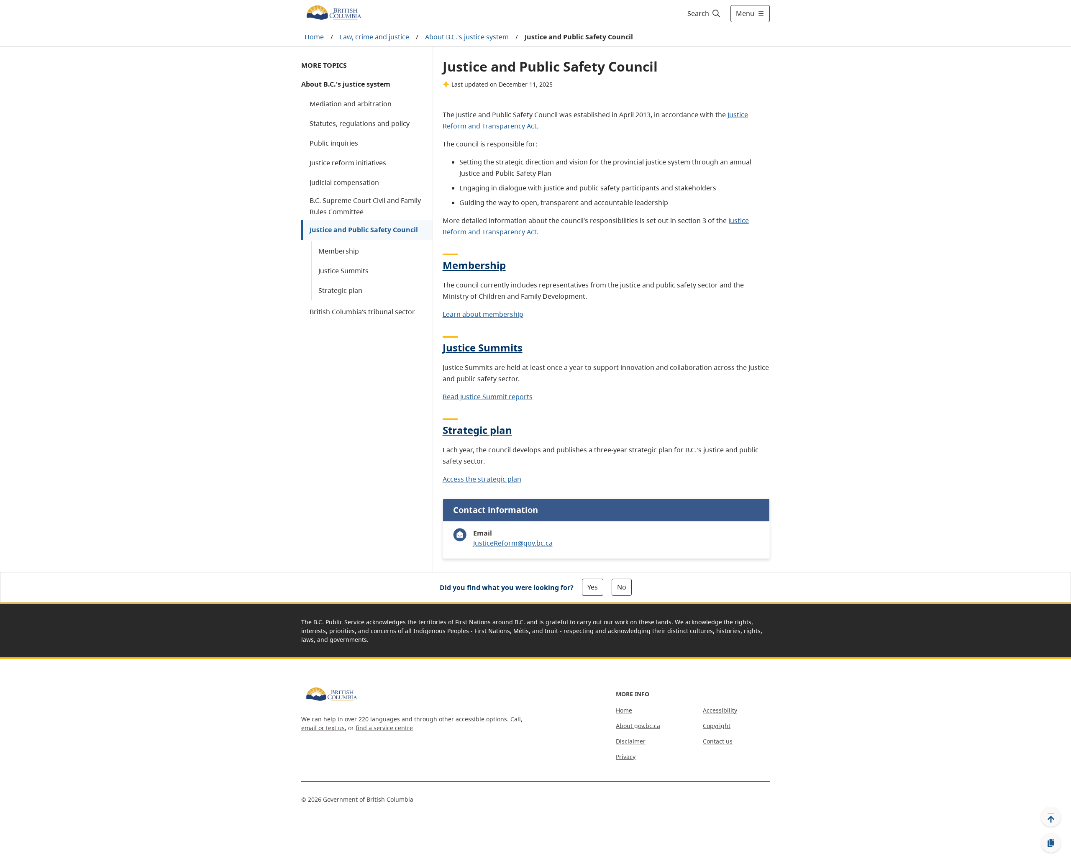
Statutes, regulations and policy (360, 123)
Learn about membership (483, 314)
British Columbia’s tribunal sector (362, 311)
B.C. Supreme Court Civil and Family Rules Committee (365, 206)
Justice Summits (343, 270)
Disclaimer (631, 741)
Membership (338, 251)
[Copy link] (1051, 843)
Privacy (625, 757)
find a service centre (384, 728)
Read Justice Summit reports (488, 396)
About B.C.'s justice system (467, 36)
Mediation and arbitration (351, 103)
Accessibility (720, 710)
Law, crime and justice (374, 36)
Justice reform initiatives (348, 162)
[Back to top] (1051, 817)
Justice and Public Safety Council (364, 229)
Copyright (716, 726)
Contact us (718, 741)
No (621, 587)
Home (314, 36)
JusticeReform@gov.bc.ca (513, 543)
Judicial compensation (344, 182)
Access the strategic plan (482, 479)
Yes (592, 587)
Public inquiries (334, 143)
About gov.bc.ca (638, 726)
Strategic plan (340, 290)
